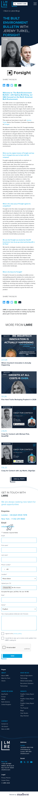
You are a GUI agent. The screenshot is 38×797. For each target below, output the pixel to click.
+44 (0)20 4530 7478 (18, 515)
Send (12, 656)
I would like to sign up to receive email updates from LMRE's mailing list (20, 639)
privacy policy (17, 633)
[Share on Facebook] (8, 85)
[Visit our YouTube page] (31, 762)
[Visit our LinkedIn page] (21, 762)
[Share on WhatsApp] (15, 85)
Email (3, 536)
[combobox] (3, 569)
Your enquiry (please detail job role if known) (14, 614)
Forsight (6, 124)
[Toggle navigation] (35, 4)
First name (4, 545)
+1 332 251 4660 (18, 518)
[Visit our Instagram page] (28, 762)
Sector (3, 605)
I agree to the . (13, 634)
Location (4, 574)
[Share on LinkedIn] (4, 85)
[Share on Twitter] (12, 85)
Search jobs (21, 4)
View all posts (19, 479)
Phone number (6, 565)
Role (3, 595)
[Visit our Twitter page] (25, 762)
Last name (4, 555)
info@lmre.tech (24, 754)
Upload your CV (6, 583)
